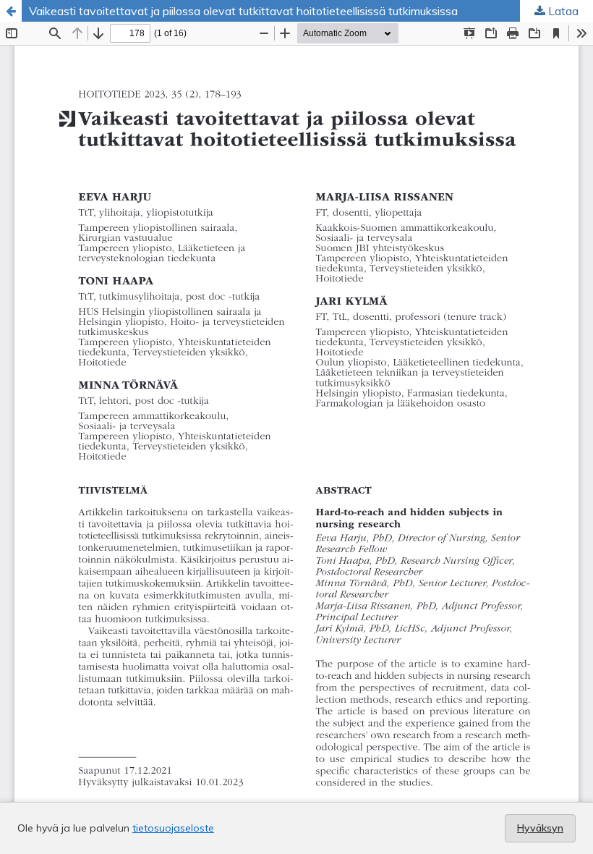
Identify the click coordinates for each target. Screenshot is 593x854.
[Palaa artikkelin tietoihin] (11, 11)
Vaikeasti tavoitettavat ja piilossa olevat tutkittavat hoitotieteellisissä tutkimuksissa (243, 11)
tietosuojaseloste (173, 827)
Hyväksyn (540, 827)
